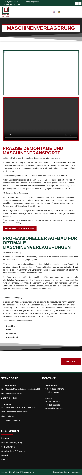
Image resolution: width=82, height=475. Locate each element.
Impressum (76, 472)
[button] (75, 12)
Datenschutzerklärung (61, 472)
